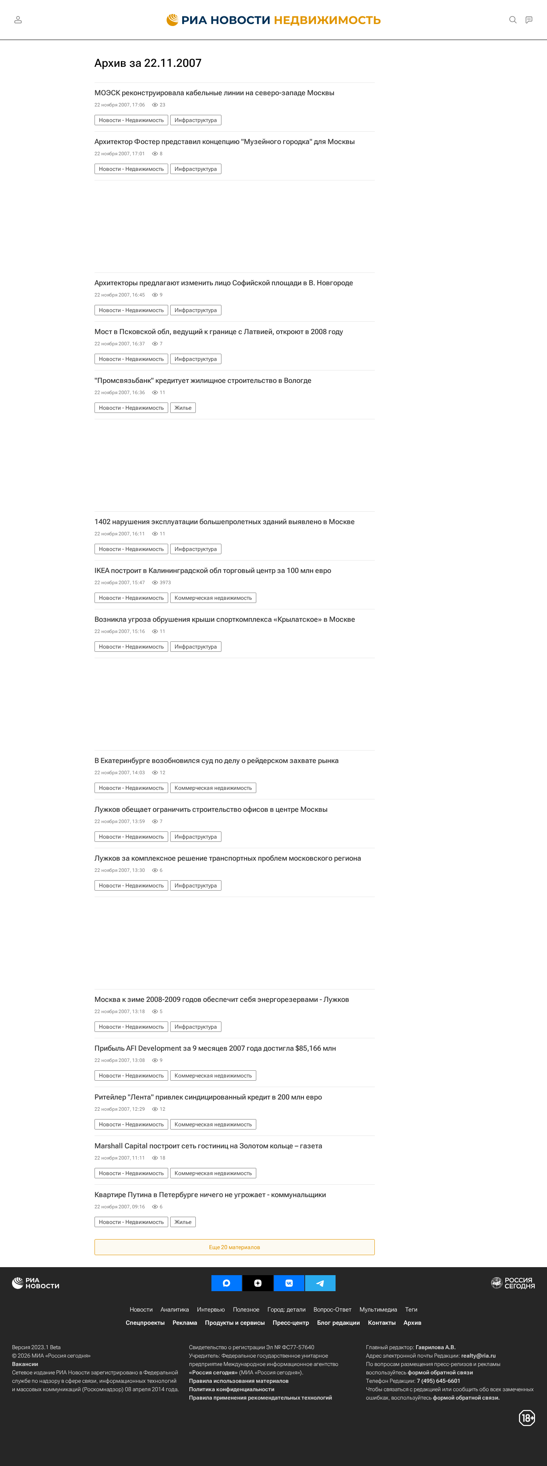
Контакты (382, 1322)
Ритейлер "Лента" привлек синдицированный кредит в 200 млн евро (208, 1097)
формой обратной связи (440, 1372)
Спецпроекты (145, 1322)
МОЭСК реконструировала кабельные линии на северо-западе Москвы (214, 93)
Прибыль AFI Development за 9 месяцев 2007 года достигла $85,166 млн (215, 1048)
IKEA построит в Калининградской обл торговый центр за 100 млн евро (213, 571)
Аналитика (175, 1309)
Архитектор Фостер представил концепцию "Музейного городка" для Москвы (225, 142)
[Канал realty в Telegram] (320, 1283)
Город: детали (286, 1309)
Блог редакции (338, 1322)
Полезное (246, 1309)
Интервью (211, 1309)
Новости (141, 1309)
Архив (412, 1322)
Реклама (185, 1322)
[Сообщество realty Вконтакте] (289, 1283)
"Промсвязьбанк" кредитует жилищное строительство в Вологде (203, 381)
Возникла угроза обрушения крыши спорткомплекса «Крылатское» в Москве (225, 619)
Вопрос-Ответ (333, 1309)
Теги (411, 1309)
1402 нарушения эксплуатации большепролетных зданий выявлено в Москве (225, 522)
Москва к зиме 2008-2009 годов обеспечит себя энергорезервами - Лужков (222, 999)
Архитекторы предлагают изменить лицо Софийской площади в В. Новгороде (224, 283)
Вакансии (25, 1364)
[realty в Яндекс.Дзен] (258, 1283)
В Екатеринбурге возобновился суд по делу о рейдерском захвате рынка (217, 761)
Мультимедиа (378, 1309)
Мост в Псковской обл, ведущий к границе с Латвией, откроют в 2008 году (219, 332)
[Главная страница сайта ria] (214, 20)
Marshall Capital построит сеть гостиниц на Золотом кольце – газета (208, 1146)
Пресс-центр (291, 1322)
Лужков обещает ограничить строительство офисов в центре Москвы (211, 809)
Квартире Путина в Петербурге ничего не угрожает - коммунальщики (210, 1195)
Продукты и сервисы (235, 1322)
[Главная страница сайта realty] (274, 20)
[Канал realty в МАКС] (226, 1283)
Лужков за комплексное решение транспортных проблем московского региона (228, 858)
